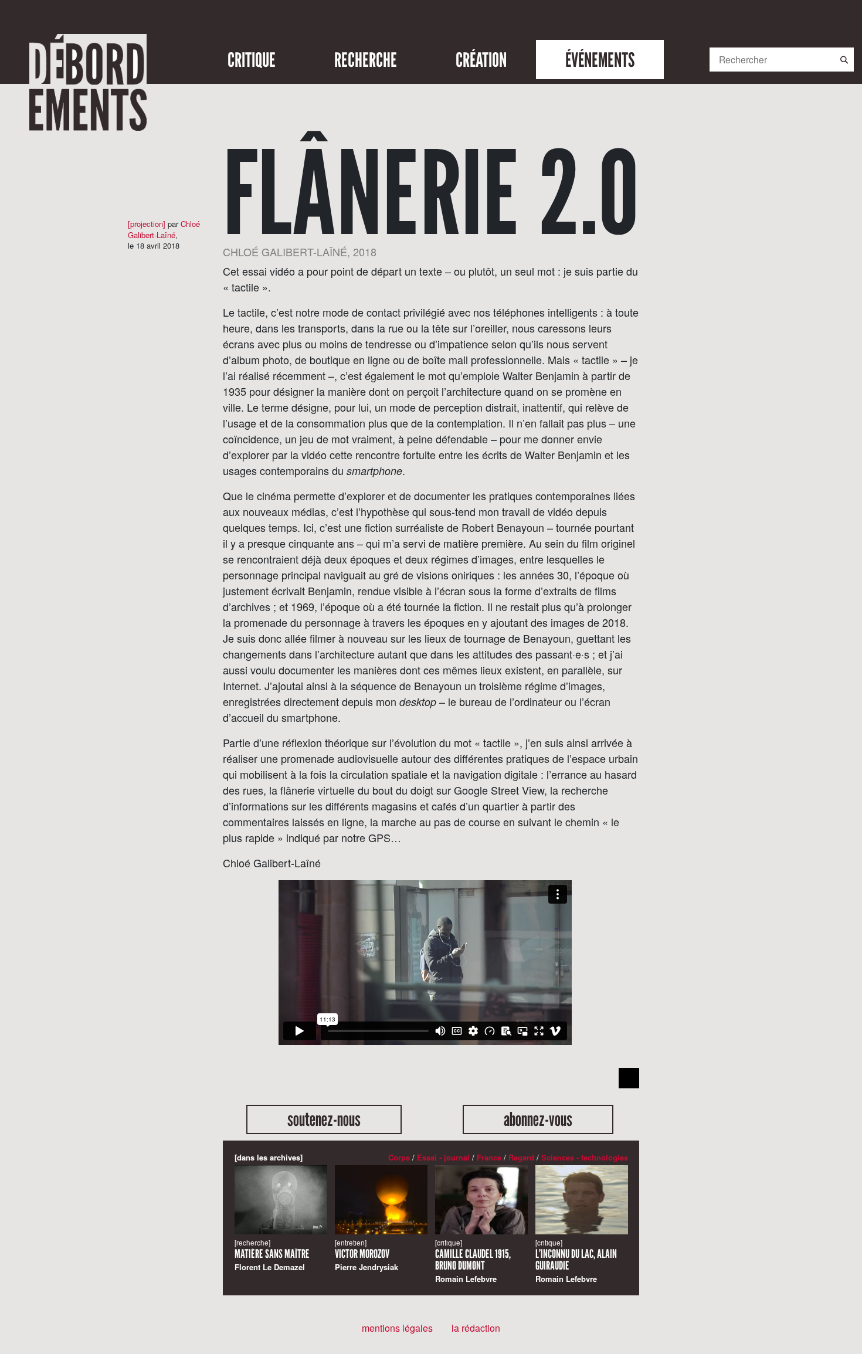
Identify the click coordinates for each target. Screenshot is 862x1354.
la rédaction (476, 1328)
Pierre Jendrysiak (366, 1255)
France (489, 1157)
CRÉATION (481, 59)
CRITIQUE (252, 59)
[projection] (146, 223)
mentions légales (397, 1328)
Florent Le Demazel (272, 1255)
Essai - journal (443, 1157)
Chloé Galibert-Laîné (164, 229)
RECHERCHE (365, 59)
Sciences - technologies (584, 1157)
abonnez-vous (538, 1119)
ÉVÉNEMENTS (599, 59)
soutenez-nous (324, 1119)
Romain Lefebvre (473, 1261)
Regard (521, 1157)
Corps (399, 1157)
